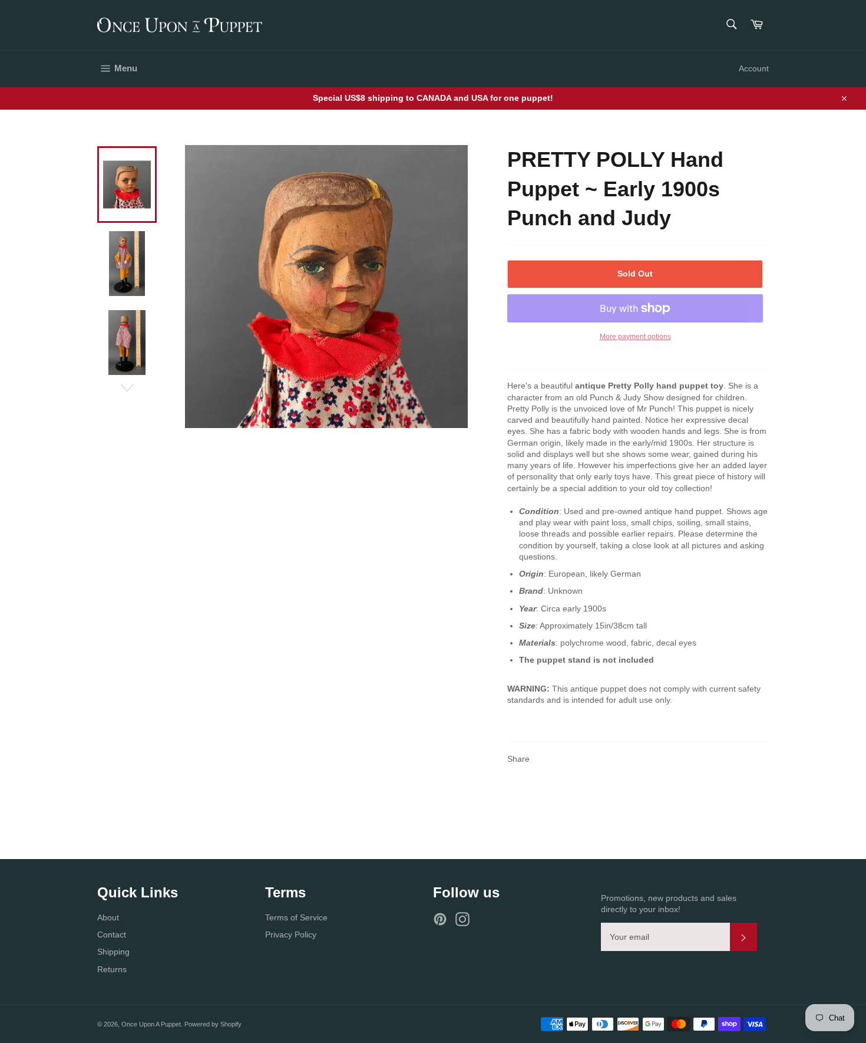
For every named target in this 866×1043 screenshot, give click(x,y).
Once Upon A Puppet (151, 1024)
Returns (112, 969)
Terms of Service (296, 917)
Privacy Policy (290, 934)
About (108, 917)
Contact (111, 934)
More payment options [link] (635, 337)
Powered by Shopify (213, 1024)
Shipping (113, 951)
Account (754, 68)
